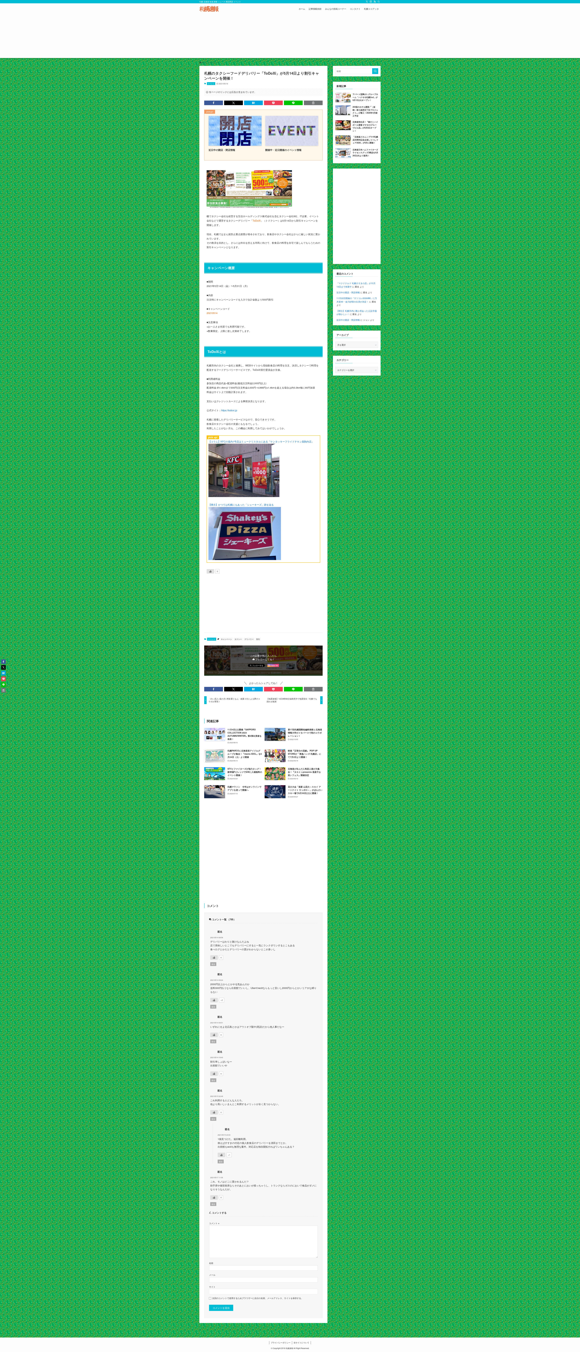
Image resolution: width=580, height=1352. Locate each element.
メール (212, 1274)
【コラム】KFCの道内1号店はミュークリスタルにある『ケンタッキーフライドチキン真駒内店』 (261, 441)
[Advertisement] (290, 37)
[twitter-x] (367, 1)
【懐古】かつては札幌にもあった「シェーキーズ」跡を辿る (241, 504)
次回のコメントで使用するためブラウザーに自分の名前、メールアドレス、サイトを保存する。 (257, 1298)
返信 (213, 964)
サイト (212, 1286)
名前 (211, 1263)
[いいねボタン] (210, 571)
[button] (213, 103)
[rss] (375, 1)
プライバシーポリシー (280, 1342)
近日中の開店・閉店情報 (348, 292)
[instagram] (371, 1)
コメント (214, 1223)
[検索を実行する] (375, 71)
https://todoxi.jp (229, 410)
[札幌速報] (209, 9)
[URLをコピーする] (313, 103)
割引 (258, 639)
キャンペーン (226, 639)
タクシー (238, 639)
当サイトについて (301, 1342)
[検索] (379, 1)
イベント (211, 83)
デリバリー (249, 639)
